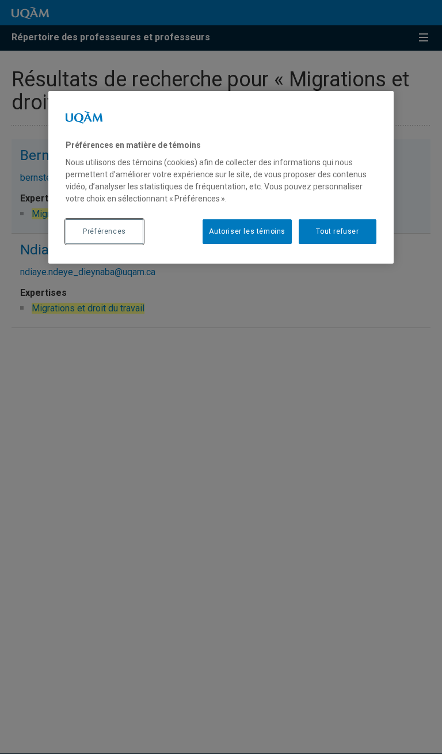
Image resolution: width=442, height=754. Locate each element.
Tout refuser (337, 231)
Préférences (104, 231)
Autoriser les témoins (247, 231)
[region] (221, 176)
